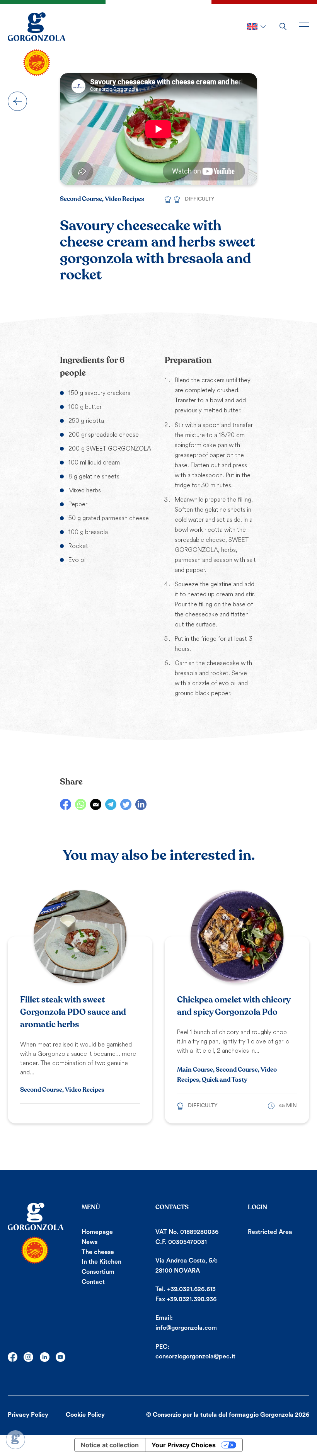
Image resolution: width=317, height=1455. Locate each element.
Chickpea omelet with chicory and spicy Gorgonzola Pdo (233, 1006)
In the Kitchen (101, 1262)
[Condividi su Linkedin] (141, 804)
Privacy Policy (28, 1415)
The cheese (98, 1252)
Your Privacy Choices (184, 1445)
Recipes (17, 101)
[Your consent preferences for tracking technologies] (15, 1439)
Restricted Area (270, 1232)
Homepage (97, 1232)
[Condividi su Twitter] (125, 804)
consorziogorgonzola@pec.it (195, 1356)
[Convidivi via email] (95, 804)
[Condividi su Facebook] (65, 804)
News (89, 1242)
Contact (93, 1282)
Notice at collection (110, 1445)
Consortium (98, 1272)
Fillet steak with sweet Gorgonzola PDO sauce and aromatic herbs (73, 1012)
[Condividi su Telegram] (110, 804)
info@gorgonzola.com (186, 1328)
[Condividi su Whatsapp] (80, 804)
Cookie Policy (85, 1415)
